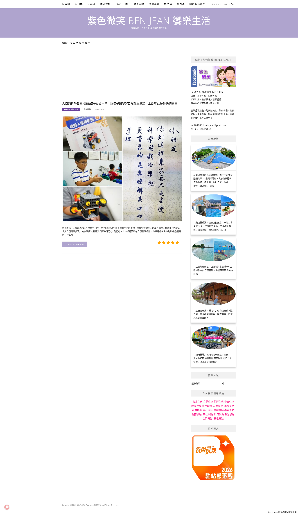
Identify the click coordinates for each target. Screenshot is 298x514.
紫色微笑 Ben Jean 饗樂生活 (149, 20)
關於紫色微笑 (197, 4)
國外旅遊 (105, 4)
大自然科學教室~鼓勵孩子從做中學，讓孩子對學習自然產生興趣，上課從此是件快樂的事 (119, 103)
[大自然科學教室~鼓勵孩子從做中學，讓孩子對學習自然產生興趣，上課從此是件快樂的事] (122, 168)
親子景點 (138, 4)
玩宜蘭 (66, 4)
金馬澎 (181, 4)
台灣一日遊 (122, 4)
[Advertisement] (122, 78)
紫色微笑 (87, 109)
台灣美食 (154, 4)
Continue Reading (75, 244)
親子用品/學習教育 (71, 109)
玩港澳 (91, 4)
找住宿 (168, 4)
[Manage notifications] (6, 507)
